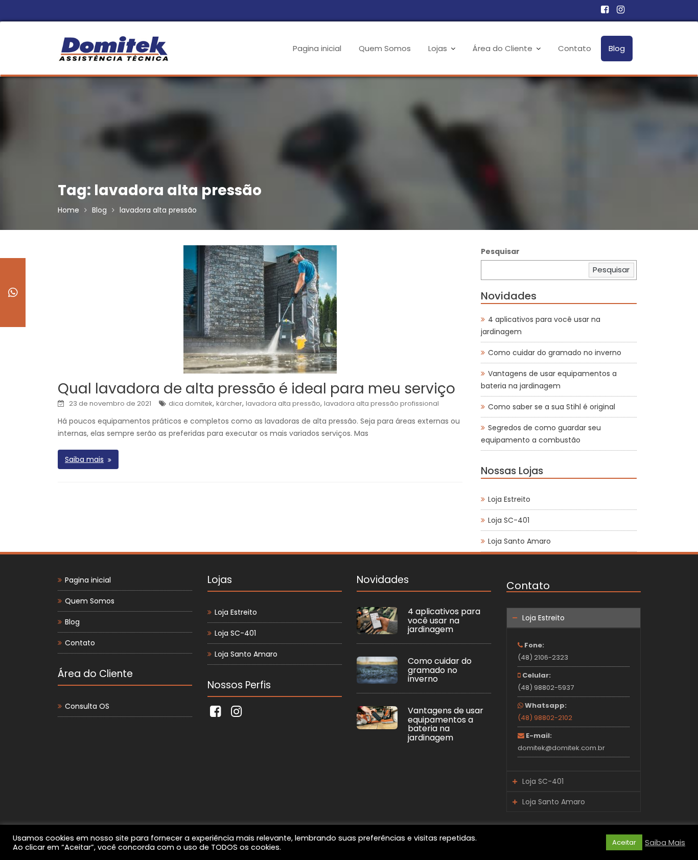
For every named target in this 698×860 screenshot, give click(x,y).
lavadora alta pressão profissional (381, 403)
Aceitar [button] (624, 842)
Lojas (437, 48)
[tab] (573, 618)
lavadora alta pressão (283, 403)
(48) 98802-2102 (545, 718)
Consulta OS (87, 706)
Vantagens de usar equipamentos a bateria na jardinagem (445, 724)
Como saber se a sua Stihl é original (551, 407)
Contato (574, 48)
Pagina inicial (317, 48)
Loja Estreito (509, 499)
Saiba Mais (665, 842)
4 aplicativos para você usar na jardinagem (444, 620)
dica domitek (191, 403)
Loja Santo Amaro (519, 541)
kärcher (229, 403)
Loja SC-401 (508, 520)
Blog (617, 48)
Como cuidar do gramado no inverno (554, 352)
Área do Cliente (502, 48)
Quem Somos (385, 48)
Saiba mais (84, 459)
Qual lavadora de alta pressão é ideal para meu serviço (256, 389)
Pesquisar (500, 251)
